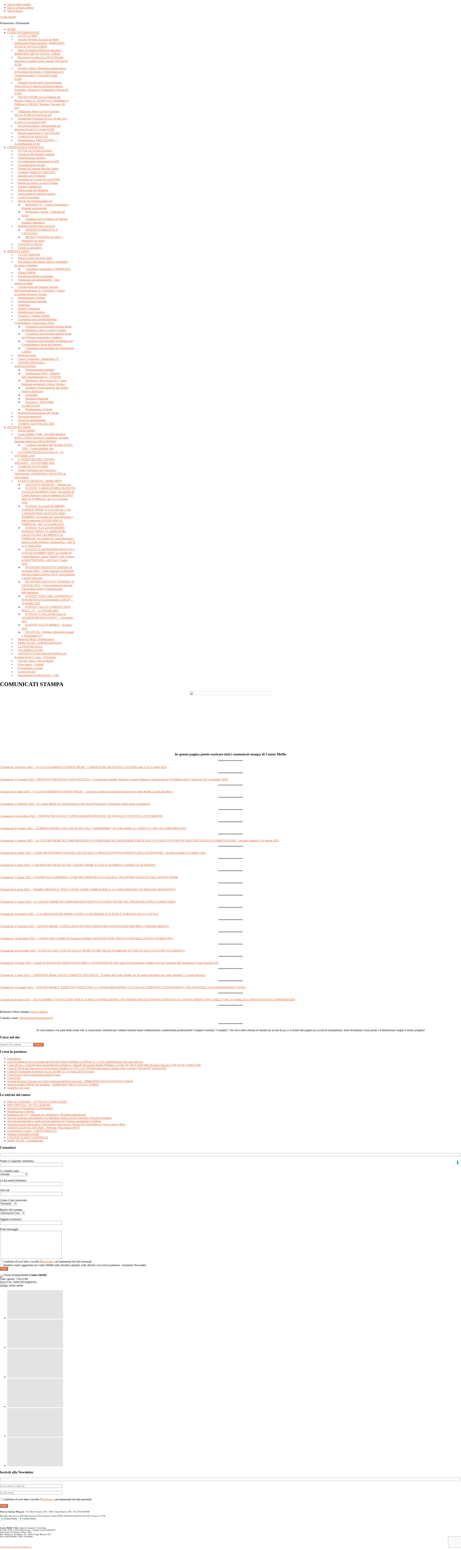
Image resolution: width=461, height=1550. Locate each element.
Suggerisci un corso (18, 1087)
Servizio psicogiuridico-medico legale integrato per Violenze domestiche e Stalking (54, 1121)
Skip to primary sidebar (20, 7)
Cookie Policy (29, 1518)
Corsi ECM (13, 1078)
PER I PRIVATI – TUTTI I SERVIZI (28, 1105)
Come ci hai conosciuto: (13, 1200)
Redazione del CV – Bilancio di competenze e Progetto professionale (46, 1114)
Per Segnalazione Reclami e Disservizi (16, 1547)
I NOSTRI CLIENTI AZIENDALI (27, 1137)
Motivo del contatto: (11, 1209)
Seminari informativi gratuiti (23, 1134)
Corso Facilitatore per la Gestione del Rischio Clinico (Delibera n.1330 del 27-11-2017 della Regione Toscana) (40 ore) (75, 1061)
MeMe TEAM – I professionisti (25, 1140)
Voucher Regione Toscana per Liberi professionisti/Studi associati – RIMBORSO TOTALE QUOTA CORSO (70, 1081)
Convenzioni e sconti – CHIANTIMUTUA (32, 1130)
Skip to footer (15, 10)
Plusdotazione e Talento (20, 1111)
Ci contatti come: (9, 1170)
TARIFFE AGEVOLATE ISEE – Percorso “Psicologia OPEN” (43, 1127)
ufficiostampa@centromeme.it (36, 1017)
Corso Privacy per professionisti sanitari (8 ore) (34, 1074)
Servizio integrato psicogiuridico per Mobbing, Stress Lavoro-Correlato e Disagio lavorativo (59, 1118)
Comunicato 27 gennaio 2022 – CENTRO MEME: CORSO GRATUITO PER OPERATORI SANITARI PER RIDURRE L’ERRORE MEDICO (84, 926)
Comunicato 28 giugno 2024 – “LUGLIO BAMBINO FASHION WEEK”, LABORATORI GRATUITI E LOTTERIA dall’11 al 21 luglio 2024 (83, 767)
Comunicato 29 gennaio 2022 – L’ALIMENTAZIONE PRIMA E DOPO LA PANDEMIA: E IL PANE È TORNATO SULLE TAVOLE (79, 914)
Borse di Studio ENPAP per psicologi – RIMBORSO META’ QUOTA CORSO (53, 1084)
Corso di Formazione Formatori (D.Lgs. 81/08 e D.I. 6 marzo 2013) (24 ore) (50, 1071)
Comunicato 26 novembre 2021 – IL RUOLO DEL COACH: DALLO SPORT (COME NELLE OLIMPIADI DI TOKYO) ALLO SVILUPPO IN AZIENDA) (92, 950)
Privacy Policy (10, 1518)
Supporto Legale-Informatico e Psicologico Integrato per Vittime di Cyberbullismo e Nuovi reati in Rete (66, 1124)
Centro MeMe (8, 17)
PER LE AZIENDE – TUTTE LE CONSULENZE (37, 1101)
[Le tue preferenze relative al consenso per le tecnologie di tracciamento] (457, 1162)
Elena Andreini (39, 1011)
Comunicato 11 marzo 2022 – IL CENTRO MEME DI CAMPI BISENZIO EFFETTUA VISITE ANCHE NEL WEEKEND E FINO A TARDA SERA (88, 901)
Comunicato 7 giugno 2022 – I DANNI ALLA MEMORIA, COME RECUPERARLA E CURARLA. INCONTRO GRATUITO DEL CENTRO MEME (89, 877)
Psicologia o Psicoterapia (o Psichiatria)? (30, 1108)
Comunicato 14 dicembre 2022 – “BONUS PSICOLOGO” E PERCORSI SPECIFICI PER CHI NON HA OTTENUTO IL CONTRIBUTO (81, 816)
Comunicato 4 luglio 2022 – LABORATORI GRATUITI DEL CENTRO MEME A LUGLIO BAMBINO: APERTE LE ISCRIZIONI (77, 865)
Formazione (14, 1058)
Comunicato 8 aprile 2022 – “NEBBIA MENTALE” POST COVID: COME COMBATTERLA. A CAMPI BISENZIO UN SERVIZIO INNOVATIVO (88, 889)
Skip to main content (19, 4)
